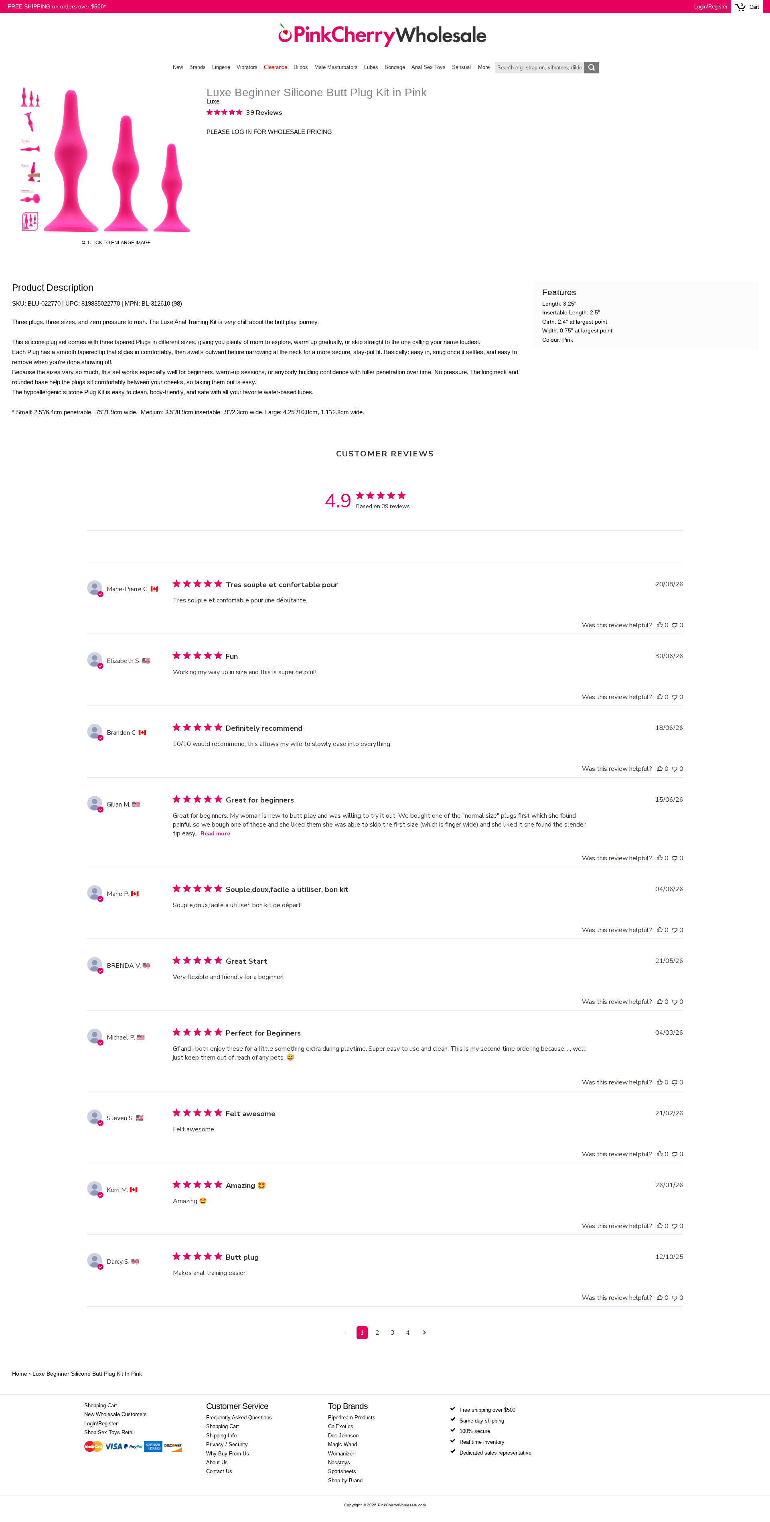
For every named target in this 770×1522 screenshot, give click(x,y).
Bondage (395, 67)
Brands (197, 67)
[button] (660, 625)
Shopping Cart (100, 1406)
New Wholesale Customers (115, 1414)
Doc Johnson (343, 1436)
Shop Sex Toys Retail (109, 1432)
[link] (244, 112)
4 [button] (408, 1332)
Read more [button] (215, 833)
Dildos (301, 67)
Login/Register (710, 7)
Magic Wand (342, 1444)
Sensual (461, 67)
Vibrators (247, 67)
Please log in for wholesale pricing (269, 131)
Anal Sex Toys (428, 67)
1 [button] (362, 1332)
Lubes (371, 67)
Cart (754, 7)
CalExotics (340, 1426)
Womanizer (341, 1454)
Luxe (213, 101)
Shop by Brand (345, 1480)
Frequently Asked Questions (239, 1418)
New (178, 67)
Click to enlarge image (119, 242)
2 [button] (377, 1332)
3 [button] (393, 1332)
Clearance (275, 67)
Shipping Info (221, 1436)
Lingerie (221, 67)
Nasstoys (339, 1462)
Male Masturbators (336, 67)
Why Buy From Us (227, 1454)
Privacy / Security (227, 1444)
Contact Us (219, 1471)
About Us (217, 1462)
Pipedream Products (351, 1418)
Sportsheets (342, 1471)
